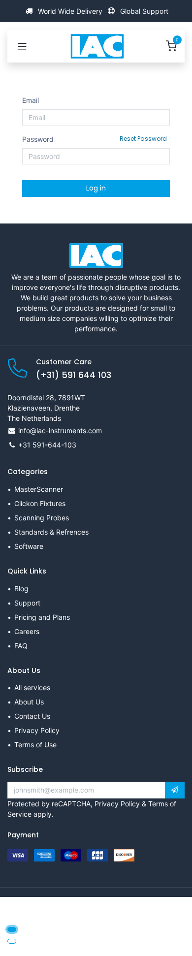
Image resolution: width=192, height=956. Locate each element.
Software (28, 546)
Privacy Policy (37, 730)
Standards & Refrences (51, 532)
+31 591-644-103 (47, 445)
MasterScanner (38, 489)
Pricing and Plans (42, 617)
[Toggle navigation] (22, 46)
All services (32, 687)
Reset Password (143, 138)
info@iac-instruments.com (60, 430)
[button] (175, 790)
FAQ (21, 645)
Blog (21, 588)
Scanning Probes (41, 517)
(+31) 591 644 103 (73, 375)
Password (94, 138)
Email (30, 100)
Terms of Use (35, 744)
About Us (29, 702)
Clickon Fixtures (39, 503)
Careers (26, 631)
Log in (96, 188)
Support (27, 603)
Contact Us (32, 716)
